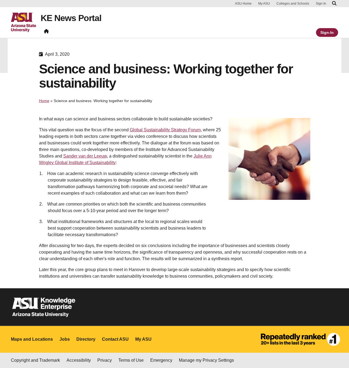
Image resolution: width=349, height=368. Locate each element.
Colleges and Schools (292, 3)
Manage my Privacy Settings (206, 360)
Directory (85, 339)
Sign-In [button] (327, 32)
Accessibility (79, 360)
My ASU (264, 3)
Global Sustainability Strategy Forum (165, 129)
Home (44, 101)
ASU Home (243, 3)
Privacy (104, 360)
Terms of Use (131, 360)
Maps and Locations (32, 339)
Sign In (321, 3)
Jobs (64, 339)
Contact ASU (115, 339)
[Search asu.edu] (334, 3)
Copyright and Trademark (35, 360)
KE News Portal (71, 18)
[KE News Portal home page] (46, 32)
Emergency (161, 360)
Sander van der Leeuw (85, 156)
